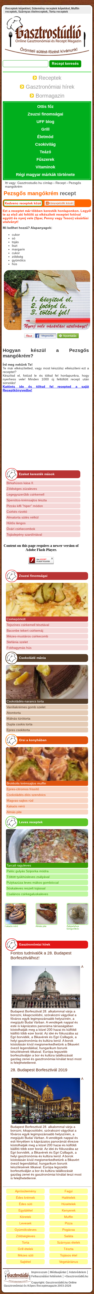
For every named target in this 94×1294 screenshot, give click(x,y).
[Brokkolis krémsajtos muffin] (47, 764)
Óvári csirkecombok (21, 529)
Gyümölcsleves (26, 1229)
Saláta (68, 1236)
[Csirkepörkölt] (47, 600)
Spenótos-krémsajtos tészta (27, 500)
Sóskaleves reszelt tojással (26, 888)
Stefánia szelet (17, 642)
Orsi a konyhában (33, 740)
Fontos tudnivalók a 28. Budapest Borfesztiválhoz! (40, 955)
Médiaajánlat (58, 1272)
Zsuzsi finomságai (45, 114)
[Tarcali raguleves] (47, 846)
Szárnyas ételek (68, 1242)
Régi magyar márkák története (45, 174)
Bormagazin (49, 96)
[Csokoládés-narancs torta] (47, 682)
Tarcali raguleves (19, 865)
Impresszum (39, 1272)
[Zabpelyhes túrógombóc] (69, 914)
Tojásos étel (68, 1255)
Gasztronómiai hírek (49, 87)
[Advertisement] (41, 424)
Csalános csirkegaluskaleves (27, 894)
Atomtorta (14, 713)
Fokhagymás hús (19, 648)
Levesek (25, 1223)
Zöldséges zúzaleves (22, 489)
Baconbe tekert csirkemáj (25, 630)
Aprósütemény (25, 1191)
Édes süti (25, 1204)
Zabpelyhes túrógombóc (64, 927)
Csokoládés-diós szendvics (26, 795)
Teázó (45, 152)
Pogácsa (68, 1229)
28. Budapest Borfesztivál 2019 (38, 1070)
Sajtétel (25, 1262)
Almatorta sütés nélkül (23, 517)
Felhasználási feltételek (46, 1276)
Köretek (25, 1217)
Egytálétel (25, 1210)
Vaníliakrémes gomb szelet (26, 707)
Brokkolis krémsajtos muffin (26, 783)
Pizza (69, 1223)
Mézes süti (25, 1255)
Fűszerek (45, 159)
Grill (45, 129)
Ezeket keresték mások (37, 474)
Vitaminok (45, 167)
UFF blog (45, 121)
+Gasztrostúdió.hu (76, 1276)
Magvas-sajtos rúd (20, 800)
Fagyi (69, 1191)
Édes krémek (25, 1197)
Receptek (49, 78)
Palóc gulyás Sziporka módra (28, 871)
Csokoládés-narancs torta (25, 701)
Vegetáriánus (68, 1262)
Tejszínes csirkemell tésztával (28, 625)
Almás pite (14, 812)
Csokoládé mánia (32, 658)
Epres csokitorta (18, 730)
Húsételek (68, 1204)
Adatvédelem (77, 1272)
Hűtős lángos (16, 523)
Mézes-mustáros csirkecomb (27, 636)
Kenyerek (69, 1210)
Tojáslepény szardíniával (24, 534)
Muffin (68, 1217)
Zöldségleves (25, 1236)
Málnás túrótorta (18, 718)
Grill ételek (25, 1249)
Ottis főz (45, 106)
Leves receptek (31, 822)
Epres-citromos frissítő (23, 789)
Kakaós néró (16, 806)
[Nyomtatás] (68, 337)
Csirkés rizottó (17, 511)
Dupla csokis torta (19, 724)
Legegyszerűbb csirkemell (25, 494)
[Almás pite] (38, 914)
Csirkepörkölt (16, 619)
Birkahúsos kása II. (20, 483)
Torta (25, 1242)
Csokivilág (45, 144)
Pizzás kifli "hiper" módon (25, 506)
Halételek (68, 1197)
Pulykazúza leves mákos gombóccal (33, 882)
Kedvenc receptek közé (23, 203)
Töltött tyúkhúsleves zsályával (28, 877)
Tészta (68, 1249)
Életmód (45, 136)
